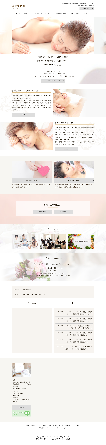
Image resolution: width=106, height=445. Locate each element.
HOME (18, 13)
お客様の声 (63, 211)
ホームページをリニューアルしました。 (35, 294)
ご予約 (85, 13)
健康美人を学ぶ (75, 13)
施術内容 (55, 425)
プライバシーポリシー (61, 428)
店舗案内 (25, 13)
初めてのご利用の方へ (61, 13)
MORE (23, 114)
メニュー (49, 13)
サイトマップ (50, 428)
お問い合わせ (86, 8)
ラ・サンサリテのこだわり (37, 13)
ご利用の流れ (42, 211)
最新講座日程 (27, 289)
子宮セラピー (42, 428)
